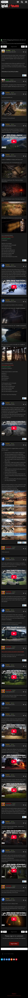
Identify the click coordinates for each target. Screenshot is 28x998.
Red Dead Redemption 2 (20, 43)
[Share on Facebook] (4, 959)
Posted (11, 51)
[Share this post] (25, 52)
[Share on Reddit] (11, 959)
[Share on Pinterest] (16, 959)
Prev (5, 46)
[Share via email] (14, 959)
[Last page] (26, 47)
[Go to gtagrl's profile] (3, 80)
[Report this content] (23, 52)
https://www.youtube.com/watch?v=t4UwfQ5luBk (13, 651)
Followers (13, 948)
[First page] (2, 47)
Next (23, 46)
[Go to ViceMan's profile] (3, 51)
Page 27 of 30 (14, 46)
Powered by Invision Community (14, 995)
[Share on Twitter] (2, 959)
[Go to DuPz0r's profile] (3, 93)
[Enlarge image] (14, 108)
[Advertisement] (14, 24)
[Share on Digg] (7, 959)
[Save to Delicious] (9, 959)
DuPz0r (3, 43)
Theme (14, 993)
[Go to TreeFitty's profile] (3, 547)
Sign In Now (14, 943)
